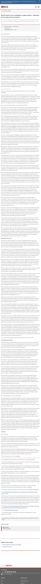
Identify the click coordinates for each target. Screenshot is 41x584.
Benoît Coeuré (8, 28)
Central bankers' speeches (6, 10)
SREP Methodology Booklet (11, 510)
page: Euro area (7, 546)
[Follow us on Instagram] (15, 572)
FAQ (1, 581)
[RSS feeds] (11, 572)
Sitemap (2, 580)
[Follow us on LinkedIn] (7, 572)
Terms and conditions (23, 580)
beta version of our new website (12, 1)
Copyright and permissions (24, 581)
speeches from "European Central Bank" (12, 544)
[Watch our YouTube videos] (9, 572)
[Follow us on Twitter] (5, 572)
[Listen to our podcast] (13, 572)
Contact (2, 583)
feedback (2, 2)
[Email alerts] (1, 574)
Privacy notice (22, 583)
